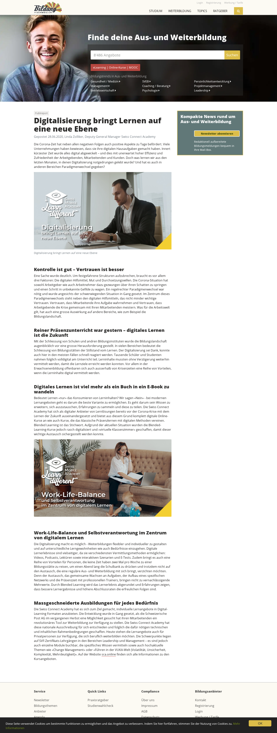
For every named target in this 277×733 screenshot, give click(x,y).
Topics (202, 11)
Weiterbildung (179, 11)
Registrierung (204, 706)
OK (260, 723)
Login (199, 711)
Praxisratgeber (98, 700)
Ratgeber (220, 11)
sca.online (109, 654)
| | (115, 67)
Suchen (232, 55)
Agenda (39, 717)
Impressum (149, 706)
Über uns (148, 700)
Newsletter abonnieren (217, 133)
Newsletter (41, 700)
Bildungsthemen (45, 706)
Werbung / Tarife (207, 717)
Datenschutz (150, 717)
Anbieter (40, 711)
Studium (155, 11)
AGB (144, 711)
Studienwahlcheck (100, 706)
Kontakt (200, 700)
